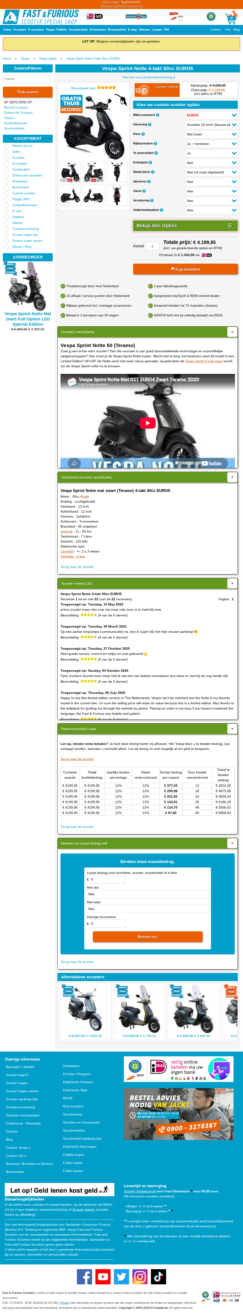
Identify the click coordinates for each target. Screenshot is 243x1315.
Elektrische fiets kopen (80, 1146)
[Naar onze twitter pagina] (121, 1276)
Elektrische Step (75, 1090)
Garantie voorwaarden (23, 1115)
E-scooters (36, 29)
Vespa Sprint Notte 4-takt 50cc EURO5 (93, 58)
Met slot (93, 887)
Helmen (144, 29)
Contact (215, 29)
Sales (7, 29)
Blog (237, 29)
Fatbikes (18, 217)
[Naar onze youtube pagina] (103, 1276)
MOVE (68, 1098)
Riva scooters (73, 1106)
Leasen (157, 29)
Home (7, 58)
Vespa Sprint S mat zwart (204, 361)
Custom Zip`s (16, 1156)
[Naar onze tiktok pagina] (158, 1276)
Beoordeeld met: (84, 88)
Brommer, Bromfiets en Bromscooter (31, 1164)
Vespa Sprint (47, 58)
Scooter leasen (83, 1209)
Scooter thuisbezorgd (140, 1191)
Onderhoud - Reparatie (23, 1123)
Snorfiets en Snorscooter (81, 1122)
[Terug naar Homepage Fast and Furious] (40, 17)
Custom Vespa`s (18, 1147)
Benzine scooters (16, 107)
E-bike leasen (73, 1171)
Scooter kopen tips (25, 235)
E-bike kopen (73, 1163)
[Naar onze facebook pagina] (84, 1276)
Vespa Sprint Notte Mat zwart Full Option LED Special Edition (28, 319)
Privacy (65, 1303)
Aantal (138, 246)
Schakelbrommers (24, 205)
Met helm (94, 902)
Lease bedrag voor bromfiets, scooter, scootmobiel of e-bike (132, 873)
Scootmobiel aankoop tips (82, 1138)
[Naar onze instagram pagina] (140, 1276)
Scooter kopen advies (27, 241)
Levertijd (67, 551)
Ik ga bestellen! (187, 269)
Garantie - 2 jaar (73, 556)
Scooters (19, 29)
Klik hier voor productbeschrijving (147, 77)
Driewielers (97, 29)
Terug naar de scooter (77, 567)
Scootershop (72, 1114)
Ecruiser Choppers (77, 1074)
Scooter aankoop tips (22, 1099)
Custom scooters (24, 193)
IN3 (166, 29)
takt (86, 496)
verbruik (67, 531)
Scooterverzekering (25, 229)
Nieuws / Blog (21, 246)
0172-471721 (121, 4)
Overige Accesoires (101, 917)
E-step (132, 29)
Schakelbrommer (15, 123)
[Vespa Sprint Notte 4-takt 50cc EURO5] (94, 127)
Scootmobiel (78, 29)
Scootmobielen (14, 128)
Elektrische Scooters (18, 112)
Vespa (50, 29)
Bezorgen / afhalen (20, 1067)
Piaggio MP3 (21, 199)
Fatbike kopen (73, 1155)
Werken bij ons (22, 146)
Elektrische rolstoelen (27, 175)
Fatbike (61, 29)
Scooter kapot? (17, 1075)
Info (227, 29)
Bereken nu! (147, 937)
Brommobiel (117, 29)
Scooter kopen (17, 1083)
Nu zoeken (29, 92)
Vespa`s (9, 118)
